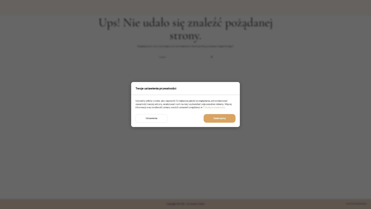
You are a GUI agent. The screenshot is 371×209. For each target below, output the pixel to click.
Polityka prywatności (214, 107)
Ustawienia (151, 118)
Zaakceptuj (219, 118)
